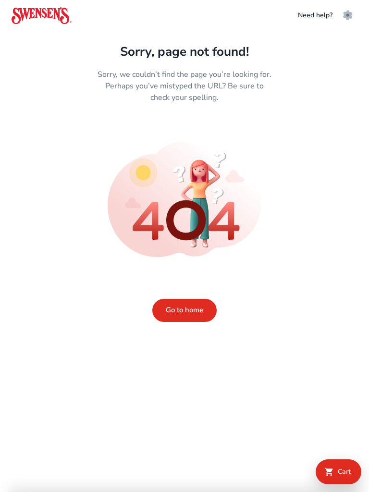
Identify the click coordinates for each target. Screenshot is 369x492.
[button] (347, 15)
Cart (344, 471)
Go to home (184, 310)
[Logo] (42, 15)
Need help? (315, 15)
